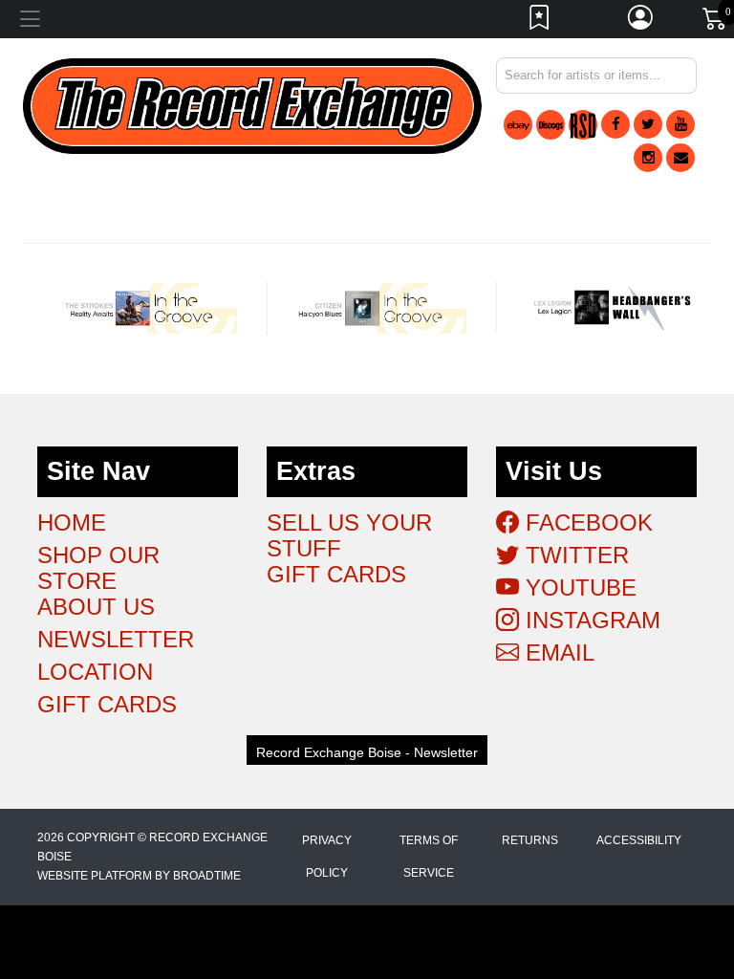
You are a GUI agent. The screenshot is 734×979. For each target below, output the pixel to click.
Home (71, 522)
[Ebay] (518, 124)
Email (556, 652)
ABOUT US (96, 607)
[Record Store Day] (583, 124)
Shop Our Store (98, 568)
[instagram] (648, 157)
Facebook (586, 522)
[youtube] (680, 124)
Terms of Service (428, 857)
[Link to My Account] (641, 22)
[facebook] (615, 124)
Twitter (574, 555)
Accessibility (638, 840)
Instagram (589, 620)
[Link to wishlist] (540, 22)
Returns (530, 840)
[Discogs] (550, 124)
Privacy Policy (327, 857)
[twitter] (648, 124)
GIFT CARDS (107, 704)
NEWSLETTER (115, 639)
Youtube (578, 587)
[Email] (680, 157)
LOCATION (95, 672)
